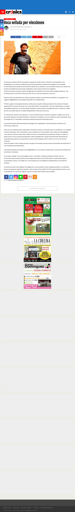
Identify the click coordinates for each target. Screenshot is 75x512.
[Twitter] (11, 177)
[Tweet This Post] (26, 36)
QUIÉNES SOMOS (7, 507)
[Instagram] (16, 177)
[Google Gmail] (30, 177)
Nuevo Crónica (20, 510)
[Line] (20, 177)
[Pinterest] (25, 177)
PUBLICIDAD (36, 507)
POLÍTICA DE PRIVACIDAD (46, 507)
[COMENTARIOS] (59, 36)
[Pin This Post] (37, 36)
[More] (35, 177)
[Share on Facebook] (16, 36)
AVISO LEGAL (16, 507)
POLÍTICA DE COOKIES (26, 507)
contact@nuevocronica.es (31, 510)
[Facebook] (6, 177)
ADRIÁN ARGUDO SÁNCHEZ (21, 27)
